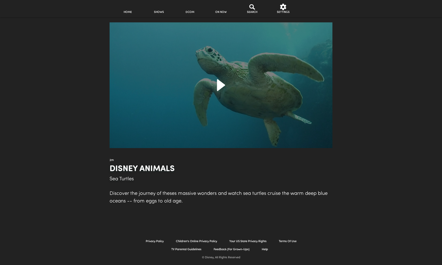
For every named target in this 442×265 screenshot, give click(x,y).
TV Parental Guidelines (186, 249)
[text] (112, 160)
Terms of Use (288, 241)
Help (265, 249)
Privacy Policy (155, 241)
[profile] (314, 8)
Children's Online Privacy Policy (196, 241)
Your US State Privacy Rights (248, 241)
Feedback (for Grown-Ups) (232, 249)
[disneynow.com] (71, 8)
